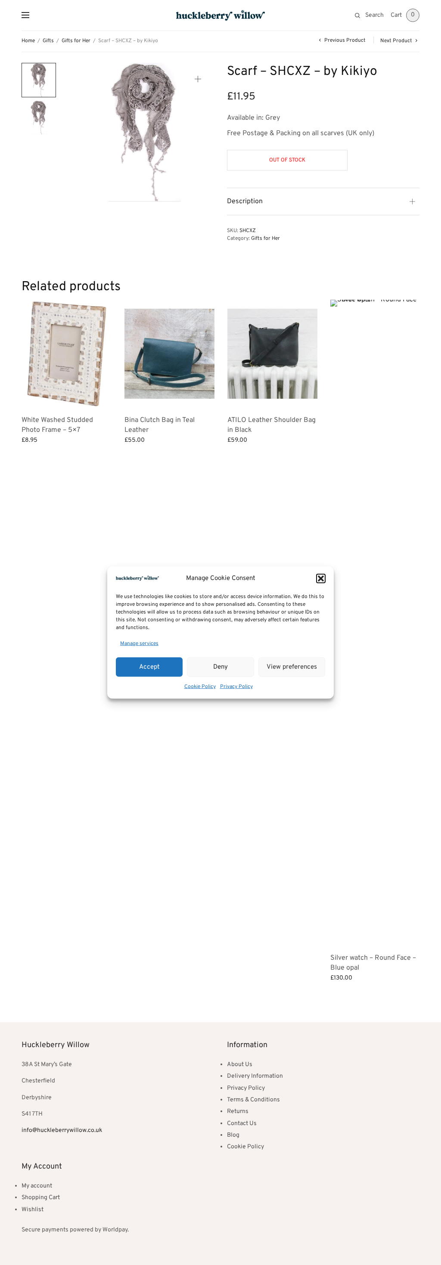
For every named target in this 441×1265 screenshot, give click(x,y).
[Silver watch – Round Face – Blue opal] (375, 623)
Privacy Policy (236, 686)
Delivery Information (255, 1076)
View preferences (292, 667)
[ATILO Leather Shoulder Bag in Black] (272, 354)
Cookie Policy (200, 686)
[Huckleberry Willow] (220, 15)
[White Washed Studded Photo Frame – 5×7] (67, 354)
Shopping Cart (41, 1197)
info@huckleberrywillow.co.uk (62, 1130)
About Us (239, 1064)
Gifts (48, 40)
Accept (149, 667)
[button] (321, 578)
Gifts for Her (76, 40)
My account (37, 1186)
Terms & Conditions (253, 1100)
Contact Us (242, 1123)
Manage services (139, 643)
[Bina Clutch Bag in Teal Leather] (169, 354)
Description (245, 201)
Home (28, 40)
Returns (237, 1111)
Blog (233, 1135)
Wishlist (32, 1209)
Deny (220, 667)
